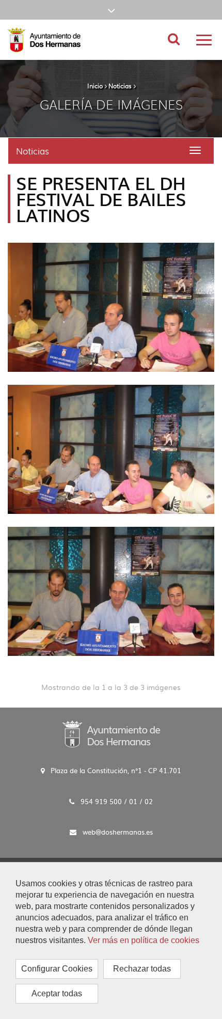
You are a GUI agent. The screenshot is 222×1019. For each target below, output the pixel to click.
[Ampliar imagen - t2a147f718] (111, 449)
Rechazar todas (142, 968)
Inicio (95, 85)
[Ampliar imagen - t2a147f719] (111, 591)
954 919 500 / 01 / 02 (117, 801)
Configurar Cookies (56, 968)
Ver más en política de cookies (143, 940)
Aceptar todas (56, 993)
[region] (111, 940)
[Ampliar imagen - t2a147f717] (111, 307)
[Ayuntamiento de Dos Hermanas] (111, 733)
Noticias (120, 85)
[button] (111, 10)
